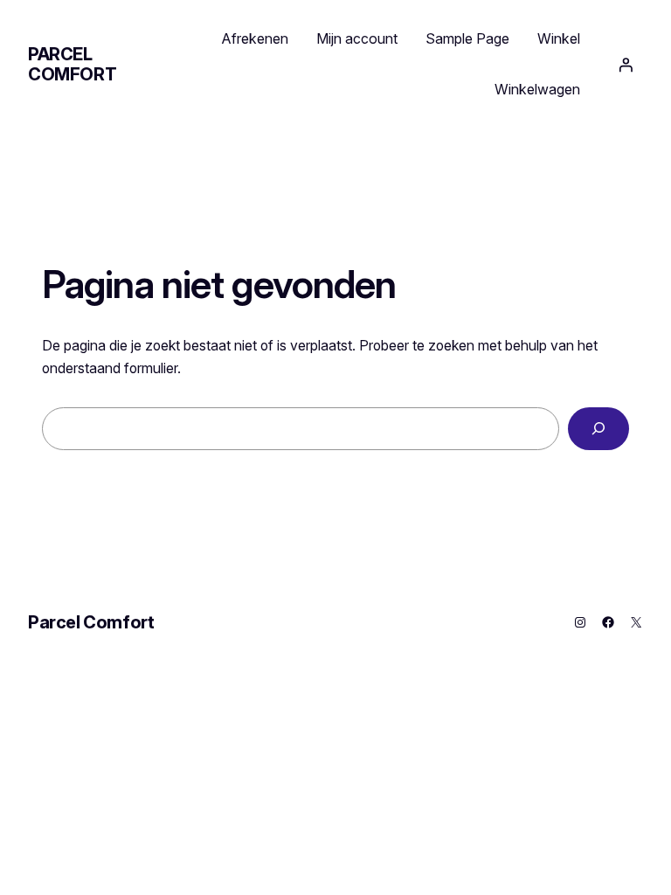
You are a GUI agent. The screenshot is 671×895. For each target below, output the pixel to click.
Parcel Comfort (72, 64)
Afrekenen (255, 38)
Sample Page (467, 38)
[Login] (625, 64)
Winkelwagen (537, 89)
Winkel (558, 38)
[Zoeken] (598, 428)
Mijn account (357, 38)
